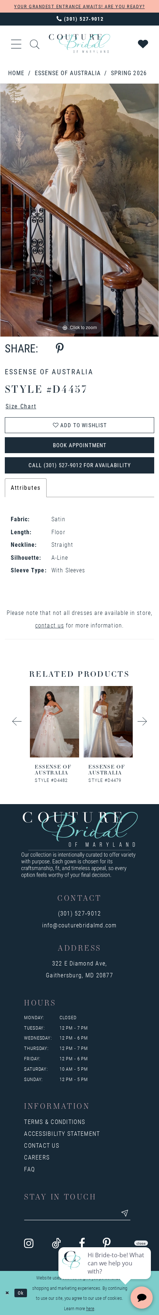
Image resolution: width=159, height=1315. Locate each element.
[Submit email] (125, 1213)
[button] (16, 43)
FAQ (29, 1169)
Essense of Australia (68, 73)
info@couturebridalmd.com (79, 925)
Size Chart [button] (21, 406)
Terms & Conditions (54, 1121)
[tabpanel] (79, 210)
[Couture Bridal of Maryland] (79, 43)
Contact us (41, 1145)
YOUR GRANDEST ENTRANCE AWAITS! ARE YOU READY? (79, 6)
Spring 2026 (128, 73)
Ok (21, 1292)
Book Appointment (79, 445)
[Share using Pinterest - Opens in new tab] (60, 348)
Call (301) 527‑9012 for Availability (79, 465)
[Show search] (35, 43)
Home (16, 73)
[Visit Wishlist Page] (143, 43)
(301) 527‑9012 (79, 913)
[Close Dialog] (7, 1293)
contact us (49, 625)
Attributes (26, 487)
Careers (37, 1157)
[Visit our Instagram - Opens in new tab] (29, 1243)
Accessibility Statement (62, 1133)
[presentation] (53, 721)
